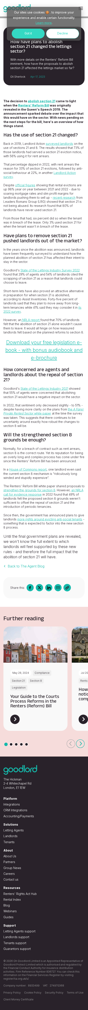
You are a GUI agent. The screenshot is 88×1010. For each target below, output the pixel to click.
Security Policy (54, 992)
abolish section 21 (41, 101)
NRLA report (30, 320)
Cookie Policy (32, 992)
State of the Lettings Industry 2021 (44, 388)
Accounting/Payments (18, 816)
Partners (9, 862)
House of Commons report (28, 469)
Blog (6, 905)
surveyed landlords (59, 143)
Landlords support (16, 937)
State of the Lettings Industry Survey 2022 (50, 270)
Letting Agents (13, 830)
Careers (9, 873)
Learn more (44, 23)
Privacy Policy (12, 992)
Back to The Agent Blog (26, 566)
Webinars (10, 911)
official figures (25, 185)
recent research (64, 197)
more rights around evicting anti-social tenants (49, 519)
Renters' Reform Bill (33, 105)
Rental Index (12, 899)
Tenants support (14, 943)
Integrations (11, 804)
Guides (8, 917)
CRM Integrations (15, 810)
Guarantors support (17, 949)
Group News (12, 868)
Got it (28, 33)
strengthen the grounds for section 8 (29, 490)
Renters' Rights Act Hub (20, 894)
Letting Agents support (19, 931)
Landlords (10, 836)
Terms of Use (75, 992)
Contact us (10, 879)
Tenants (9, 842)
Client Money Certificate (18, 999)
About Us (9, 856)
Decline (62, 33)
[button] (71, 743)
